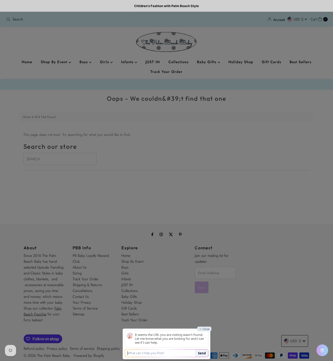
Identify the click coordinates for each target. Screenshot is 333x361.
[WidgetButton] (322, 350)
